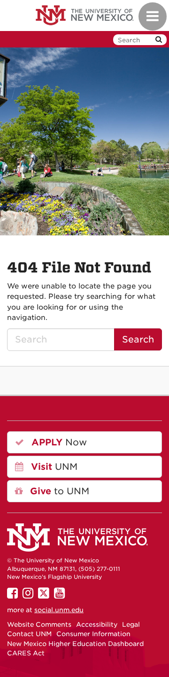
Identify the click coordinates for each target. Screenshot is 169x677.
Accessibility (96, 624)
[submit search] (158, 39)
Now (58, 442)
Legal (131, 624)
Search (138, 339)
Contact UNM (29, 634)
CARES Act (26, 653)
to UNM (58, 491)
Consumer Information (93, 634)
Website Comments (39, 624)
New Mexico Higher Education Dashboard (75, 643)
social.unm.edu (59, 610)
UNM (52, 466)
